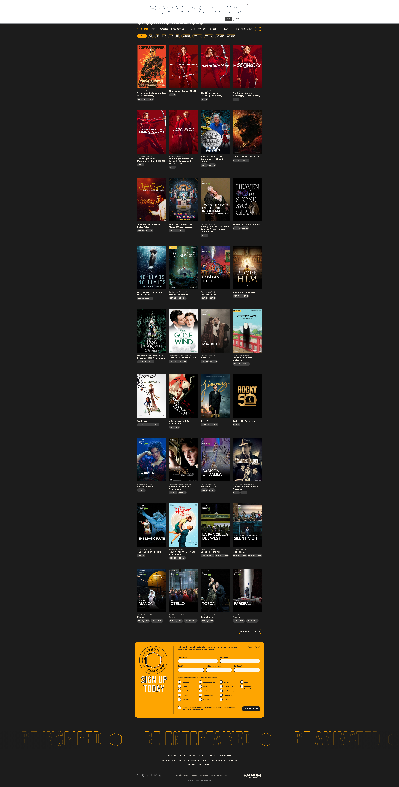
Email (180, 666)
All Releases (186, 682)
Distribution (168, 760)
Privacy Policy (222, 775)
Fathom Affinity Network (192, 760)
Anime (184, 686)
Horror (226, 682)
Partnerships (218, 760)
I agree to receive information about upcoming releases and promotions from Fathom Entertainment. (209, 708)
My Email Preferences (199, 775)
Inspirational (228, 686)
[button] (260, 29)
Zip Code (238, 666)
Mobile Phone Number (214, 666)
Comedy (185, 700)
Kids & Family (229, 691)
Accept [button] (228, 18)
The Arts (185, 691)
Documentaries (209, 682)
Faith (205, 686)
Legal (212, 775)
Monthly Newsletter (248, 687)
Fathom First (208, 695)
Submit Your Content (199, 765)
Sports (226, 700)
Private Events (207, 756)
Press (192, 756)
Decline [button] (237, 18)
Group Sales (226, 756)
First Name (182, 657)
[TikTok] (151, 775)
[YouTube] (155, 775)
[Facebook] (138, 775)
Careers (233, 760)
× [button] (247, 4)
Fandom (206, 691)
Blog (246, 682)
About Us (171, 756)
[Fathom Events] (252, 775)
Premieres (228, 695)
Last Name (224, 657)
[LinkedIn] (160, 775)
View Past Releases (250, 631)
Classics (185, 695)
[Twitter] (143, 775)
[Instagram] (147, 775)
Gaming (206, 700)
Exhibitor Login (182, 775)
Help (182, 756)
